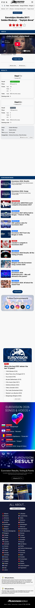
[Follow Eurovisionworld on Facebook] (2, 2)
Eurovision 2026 (17, 408)
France (6, 550)
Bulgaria (6, 533)
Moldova (22, 520)
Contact (9, 604)
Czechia (6, 542)
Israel (5, 565)
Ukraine (22, 563)
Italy (5, 567)
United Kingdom (24, 565)
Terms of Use (15, 604)
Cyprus (6, 539)
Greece (6, 557)
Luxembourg (23, 516)
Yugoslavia (23, 567)
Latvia (5, 570)
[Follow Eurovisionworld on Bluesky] (28, 307)
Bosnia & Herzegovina (9, 531)
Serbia (22, 546)
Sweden (22, 557)
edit (32, 137)
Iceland (6, 561)
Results (14, 5)
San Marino (23, 544)
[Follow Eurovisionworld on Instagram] (4, 2)
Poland (22, 535)
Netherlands (23, 529)
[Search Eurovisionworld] (2, 6)
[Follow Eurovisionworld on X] (6, 2)
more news (18, 291)
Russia (22, 542)
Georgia (6, 552)
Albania (6, 513)
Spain (21, 555)
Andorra (6, 516)
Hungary (6, 559)
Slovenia (22, 552)
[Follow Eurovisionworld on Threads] (23, 307)
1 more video (17, 59)
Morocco (22, 526)
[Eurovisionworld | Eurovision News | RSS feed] (29, 604)
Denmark (6, 544)
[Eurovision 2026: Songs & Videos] (17, 419)
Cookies (20, 604)
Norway (22, 533)
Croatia (6, 537)
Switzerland (23, 559)
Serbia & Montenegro (26, 548)
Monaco (22, 522)
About (5, 604)
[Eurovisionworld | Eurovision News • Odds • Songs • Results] (17, 2)
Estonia (6, 546)
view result (17, 399)
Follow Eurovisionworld (17, 298)
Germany (6, 555)
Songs (24, 5)
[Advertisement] (17, 157)
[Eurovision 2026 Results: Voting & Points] (17, 459)
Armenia (6, 518)
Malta (21, 518)
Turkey (22, 561)
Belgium (6, 529)
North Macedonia (25, 531)
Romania (22, 539)
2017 (7, 8)
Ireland (6, 563)
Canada (6, 535)
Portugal (22, 537)
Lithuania (22, 513)
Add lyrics (22, 65)
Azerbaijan (7, 524)
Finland (6, 548)
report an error (24, 137)
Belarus (6, 526)
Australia (6, 520)
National (3, 8)
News (7, 5)
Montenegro (23, 524)
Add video (13, 65)
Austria (6, 522)
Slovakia (22, 550)
